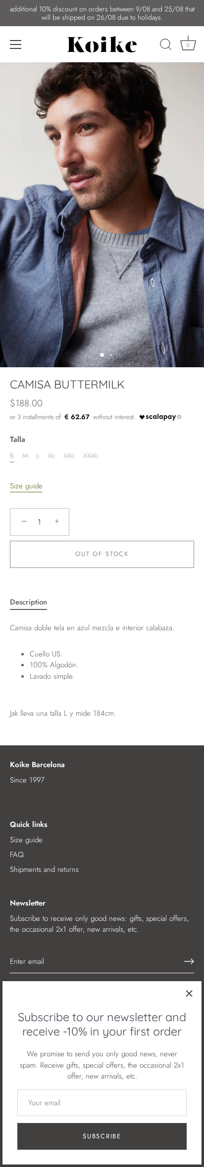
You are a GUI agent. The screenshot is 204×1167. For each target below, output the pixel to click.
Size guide (26, 485)
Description (28, 602)
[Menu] (16, 44)
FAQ (17, 854)
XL (51, 455)
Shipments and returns (44, 869)
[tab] (33, 602)
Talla (17, 439)
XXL (69, 455)
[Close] (189, 993)
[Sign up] (189, 961)
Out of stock (101, 554)
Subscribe (102, 1136)
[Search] (166, 46)
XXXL (91, 455)
